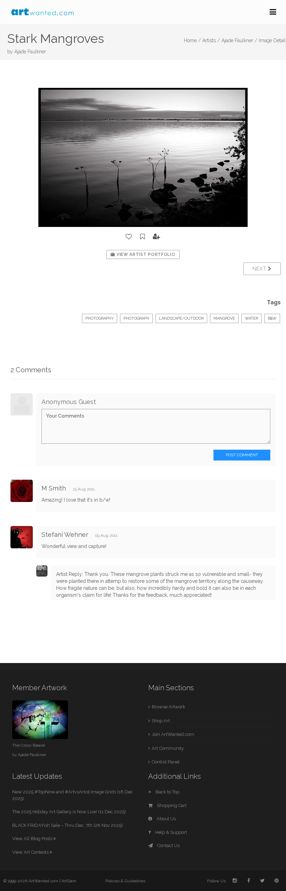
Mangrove (224, 318)
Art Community (168, 748)
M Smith (54, 488)
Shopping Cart (171, 805)
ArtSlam (68, 880)
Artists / (211, 40)
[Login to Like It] (129, 236)
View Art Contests (31, 852)
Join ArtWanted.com (173, 734)
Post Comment (242, 454)
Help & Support (170, 832)
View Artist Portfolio (145, 254)
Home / (192, 40)
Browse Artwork (168, 706)
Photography (99, 318)
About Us (166, 818)
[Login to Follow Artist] (156, 236)
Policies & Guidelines (125, 880)
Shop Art (161, 720)
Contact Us (168, 845)
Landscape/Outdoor (181, 318)
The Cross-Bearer (28, 745)
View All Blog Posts (32, 838)
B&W (272, 318)
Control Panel (166, 761)
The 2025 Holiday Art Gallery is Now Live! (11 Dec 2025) (69, 811)
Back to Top (167, 791)
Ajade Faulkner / (239, 40)
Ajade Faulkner (30, 51)
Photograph (136, 318)
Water (251, 318)
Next (260, 269)
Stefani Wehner (65, 534)
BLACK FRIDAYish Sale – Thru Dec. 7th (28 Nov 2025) (67, 825)
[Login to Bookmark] (142, 236)
